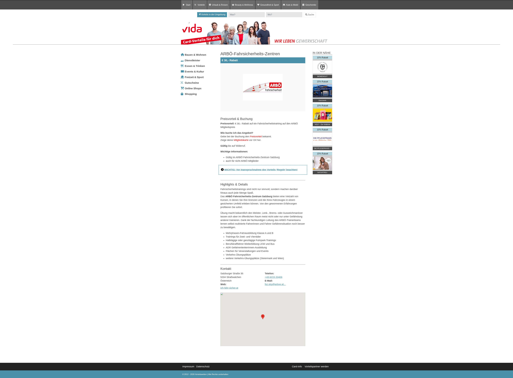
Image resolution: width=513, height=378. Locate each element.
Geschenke (310, 5)
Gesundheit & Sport (269, 5)
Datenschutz (203, 366)
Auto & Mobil (292, 5)
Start (188, 5)
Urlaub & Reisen (220, 5)
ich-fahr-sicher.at (229, 288)
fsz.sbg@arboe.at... (275, 284)
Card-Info (297, 366)
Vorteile (201, 5)
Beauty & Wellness (244, 5)
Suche (311, 14)
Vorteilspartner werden (317, 366)
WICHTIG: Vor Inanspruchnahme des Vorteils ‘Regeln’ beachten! (261, 169)
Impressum (188, 366)
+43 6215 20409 (273, 277)
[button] (263, 316)
